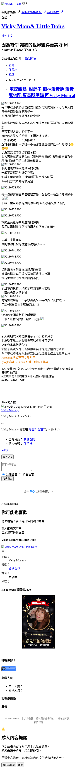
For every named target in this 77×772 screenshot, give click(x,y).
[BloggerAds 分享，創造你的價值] (38, 605)
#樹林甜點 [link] (47, 376)
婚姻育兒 (31, 58)
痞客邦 (33, 429)
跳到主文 (7, 35)
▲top (4, 449)
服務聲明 (38, 722)
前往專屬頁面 (38, 622)
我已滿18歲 (9, 765)
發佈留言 (7, 478)
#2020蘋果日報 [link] (10, 368)
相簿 (11, 65)
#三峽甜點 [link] (21, 376)
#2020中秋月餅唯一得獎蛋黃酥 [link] (40, 368)
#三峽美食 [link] (7, 376)
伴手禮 (28, 443)
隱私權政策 (63, 718)
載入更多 (7, 457)
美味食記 (29, 439)
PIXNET (17, 718)
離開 (20, 765)
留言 (41, 429)
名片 (11, 74)
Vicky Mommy (10, 410)
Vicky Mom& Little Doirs (32, 26)
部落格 (13, 69)
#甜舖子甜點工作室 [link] (13, 380)
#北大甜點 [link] (34, 376)
